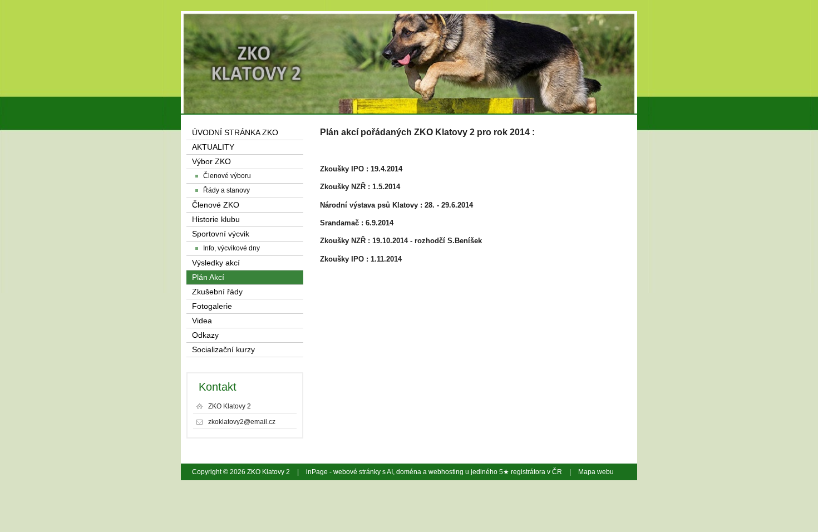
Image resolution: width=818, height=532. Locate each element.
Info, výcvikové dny (231, 248)
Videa (202, 321)
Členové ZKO (215, 205)
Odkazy (205, 335)
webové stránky (357, 472)
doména (408, 472)
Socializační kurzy (223, 350)
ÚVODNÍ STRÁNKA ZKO (235, 133)
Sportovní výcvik (220, 234)
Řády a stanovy (226, 190)
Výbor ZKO (211, 161)
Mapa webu (596, 472)
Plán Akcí (208, 277)
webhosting (446, 472)
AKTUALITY (213, 147)
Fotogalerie (212, 306)
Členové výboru (227, 176)
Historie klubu (216, 219)
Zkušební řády (217, 292)
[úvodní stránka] (549, 44)
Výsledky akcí (216, 263)
